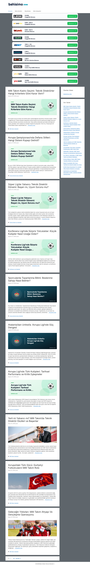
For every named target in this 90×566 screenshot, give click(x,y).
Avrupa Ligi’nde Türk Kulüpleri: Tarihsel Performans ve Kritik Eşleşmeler (28, 373)
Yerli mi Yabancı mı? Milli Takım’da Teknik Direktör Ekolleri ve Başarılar (30, 419)
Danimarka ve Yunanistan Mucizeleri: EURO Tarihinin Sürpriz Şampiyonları (72, 172)
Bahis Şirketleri (18, 11)
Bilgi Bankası (28, 11)
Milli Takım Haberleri (14, 128)
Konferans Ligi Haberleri (15, 269)
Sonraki (18, 558)
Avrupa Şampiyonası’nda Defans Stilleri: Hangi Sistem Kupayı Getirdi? (29, 139)
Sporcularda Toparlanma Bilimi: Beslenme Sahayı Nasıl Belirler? (30, 279)
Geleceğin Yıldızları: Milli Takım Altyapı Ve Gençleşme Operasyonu (30, 513)
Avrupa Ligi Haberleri (14, 362)
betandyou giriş (67, 94)
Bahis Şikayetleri (37, 11)
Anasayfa (10, 11)
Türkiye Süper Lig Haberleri (15, 222)
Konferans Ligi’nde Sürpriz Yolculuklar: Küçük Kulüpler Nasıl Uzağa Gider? (32, 232)
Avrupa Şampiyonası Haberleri (16, 175)
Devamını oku (31, 125)
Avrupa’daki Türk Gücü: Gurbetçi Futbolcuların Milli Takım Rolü (25, 466)
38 (14, 558)
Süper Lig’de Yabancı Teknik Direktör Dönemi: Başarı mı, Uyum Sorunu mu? (28, 185)
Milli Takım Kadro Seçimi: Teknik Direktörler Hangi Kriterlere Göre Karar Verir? (31, 92)
